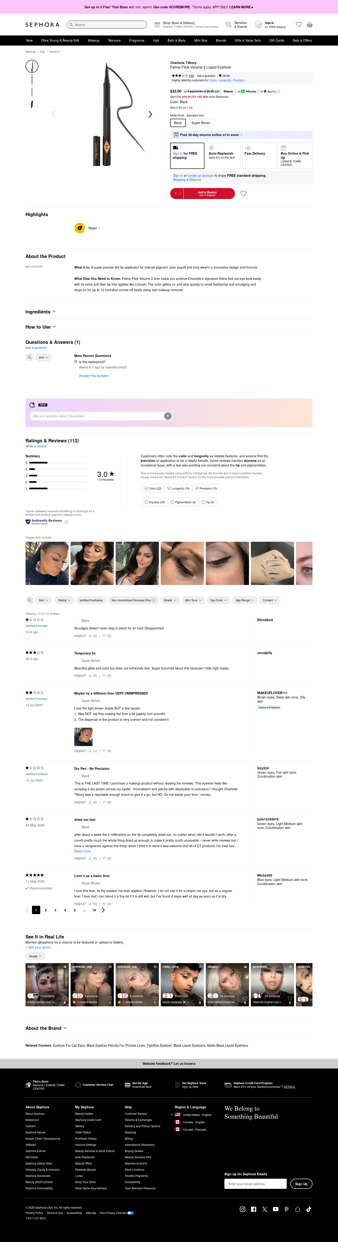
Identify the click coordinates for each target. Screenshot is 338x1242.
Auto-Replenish (85, 1157)
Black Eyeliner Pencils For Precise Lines (116, 1045)
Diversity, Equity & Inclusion (43, 1169)
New (29, 40)
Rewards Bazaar (85, 1169)
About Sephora (35, 1113)
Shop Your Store (85, 1182)
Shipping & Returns (187, 179)
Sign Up (301, 1183)
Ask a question (206, 76)
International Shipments (140, 1144)
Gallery (79, 1126)
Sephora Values (36, 1132)
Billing (129, 1138)
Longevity (225, 80)
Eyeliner (54, 51)
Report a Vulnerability (39, 1188)
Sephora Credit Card (88, 1120)
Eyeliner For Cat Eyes (69, 1045)
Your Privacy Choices (113, 1213)
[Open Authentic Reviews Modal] (66, 521)
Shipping (130, 1132)
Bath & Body (177, 40)
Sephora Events (36, 1151)
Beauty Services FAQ (138, 1157)
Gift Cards (276, 40)
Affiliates (31, 1144)
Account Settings (85, 1144)
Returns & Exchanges (138, 1120)
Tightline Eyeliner (159, 1045)
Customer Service (136, 1113)
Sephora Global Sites (39, 1163)
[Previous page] (27, 910)
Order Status (83, 1132)
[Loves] (298, 24)
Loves (79, 1176)
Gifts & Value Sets (248, 40)
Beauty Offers (83, 1163)
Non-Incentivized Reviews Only (131, 600)
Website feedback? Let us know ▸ (169, 1063)
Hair (156, 40)
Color (213, 80)
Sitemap (91, 1213)
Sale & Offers (302, 40)
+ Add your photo (38, 947)
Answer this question (94, 375)
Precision (239, 80)
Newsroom (32, 1120)
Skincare (114, 40)
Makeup (94, 40)
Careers (31, 1126)
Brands (221, 40)
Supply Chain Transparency (43, 1138)
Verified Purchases (91, 600)
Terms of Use (55, 1213)
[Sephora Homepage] (42, 25)
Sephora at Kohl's (136, 1163)
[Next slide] (149, 114)
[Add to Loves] (243, 193)
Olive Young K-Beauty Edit (60, 40)
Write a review (36, 446)
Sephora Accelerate (38, 1176)
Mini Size (200, 40)
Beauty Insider (84, 1113)
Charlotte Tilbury (183, 63)
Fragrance (136, 40)
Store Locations (134, 1169)
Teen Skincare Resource (140, 1188)
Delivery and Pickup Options (142, 1126)
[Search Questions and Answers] (30, 357)
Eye (42, 51)
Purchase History (86, 1138)
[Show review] (47, 563)
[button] (235, 91)
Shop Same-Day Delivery (91, 1188)
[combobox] (107, 25)
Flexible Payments (136, 1176)
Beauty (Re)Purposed (39, 1182)
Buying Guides (134, 1151)
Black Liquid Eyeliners (189, 1045)
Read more (82, 851)
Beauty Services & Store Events (95, 1151)
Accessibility (132, 1182)
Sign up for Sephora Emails (245, 1174)
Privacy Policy (34, 1213)
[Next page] (103, 910)
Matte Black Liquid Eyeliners (227, 1045)
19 (94, 910)
